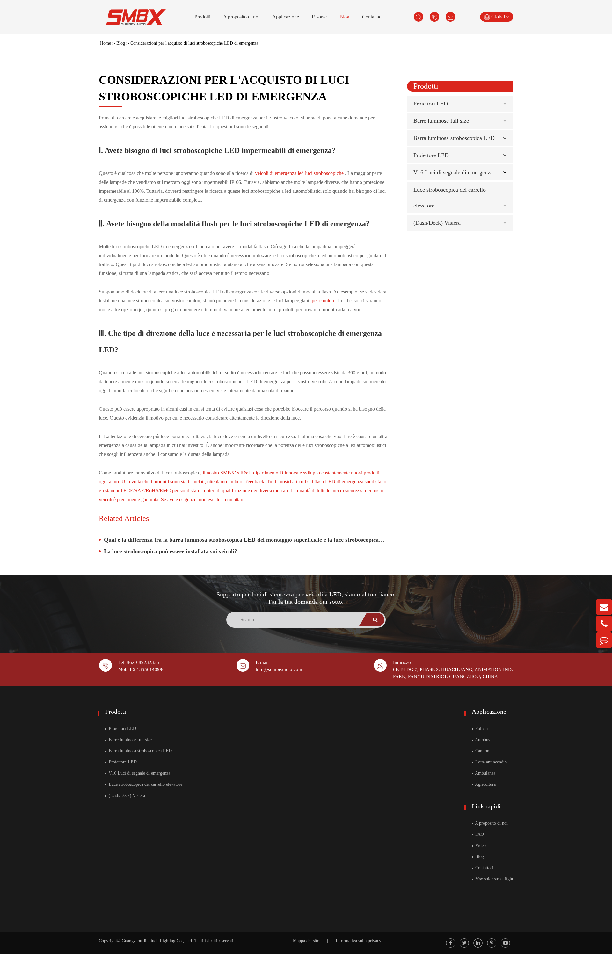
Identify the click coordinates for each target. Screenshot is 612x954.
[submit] (375, 619)
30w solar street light (493, 879)
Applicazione (285, 16)
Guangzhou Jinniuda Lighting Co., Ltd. (157, 940)
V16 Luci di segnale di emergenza (453, 172)
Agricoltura (485, 784)
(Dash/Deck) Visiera (437, 223)
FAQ (479, 834)
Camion (481, 750)
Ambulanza (484, 773)
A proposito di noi (241, 16)
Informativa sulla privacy (358, 940)
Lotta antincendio (490, 762)
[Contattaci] (604, 640)
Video (480, 845)
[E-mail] (604, 607)
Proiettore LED (431, 155)
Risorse (319, 16)
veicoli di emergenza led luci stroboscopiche (300, 173)
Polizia (481, 728)
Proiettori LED (430, 103)
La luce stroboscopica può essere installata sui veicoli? (170, 551)
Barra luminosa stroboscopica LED (454, 138)
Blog (344, 16)
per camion (323, 300)
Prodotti (202, 16)
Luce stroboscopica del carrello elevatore (144, 784)
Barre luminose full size (441, 121)
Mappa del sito (306, 940)
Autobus (482, 739)
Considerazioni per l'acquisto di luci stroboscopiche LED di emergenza (194, 43)
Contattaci (372, 16)
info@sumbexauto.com (279, 669)
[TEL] (604, 624)
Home (105, 43)
